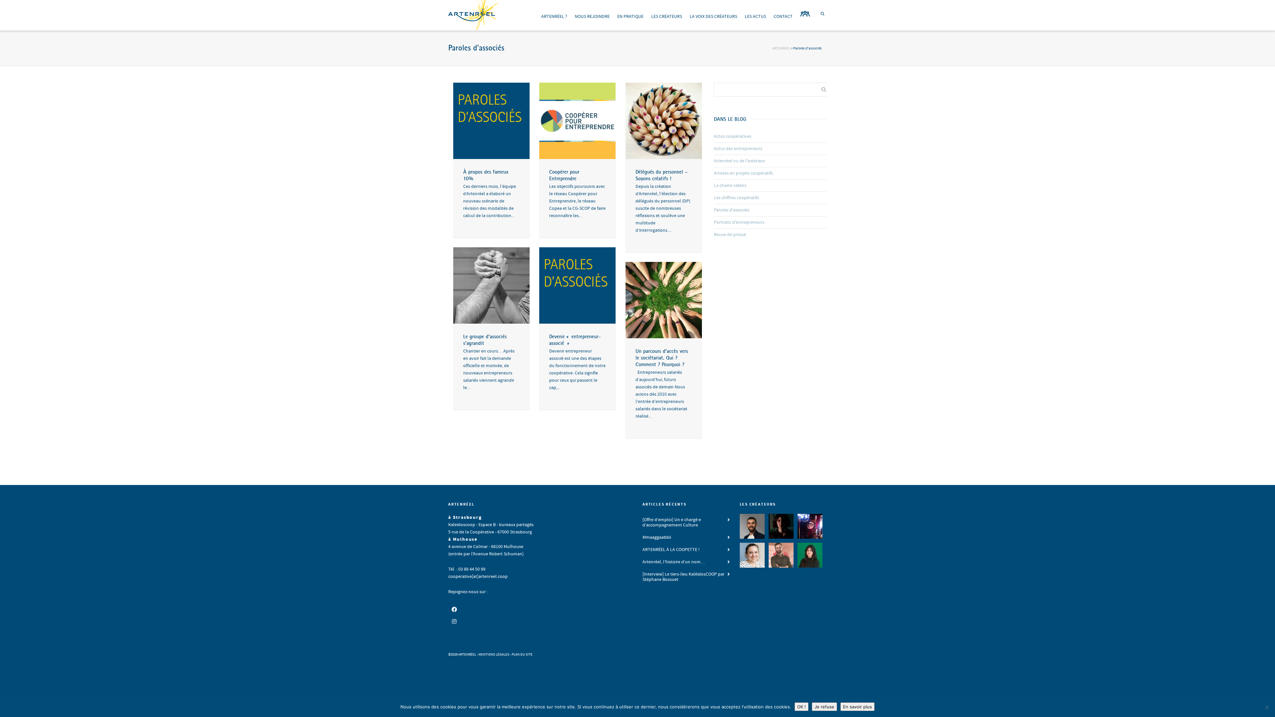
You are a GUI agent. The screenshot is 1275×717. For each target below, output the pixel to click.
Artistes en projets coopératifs (743, 173)
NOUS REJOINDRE (592, 17)
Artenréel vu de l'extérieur (739, 161)
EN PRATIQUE (630, 17)
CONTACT (783, 17)
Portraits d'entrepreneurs (739, 222)
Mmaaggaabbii (656, 537)
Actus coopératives (732, 136)
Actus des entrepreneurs (738, 149)
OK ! (801, 706)
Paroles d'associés (731, 210)
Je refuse (824, 706)
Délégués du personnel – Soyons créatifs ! (662, 175)
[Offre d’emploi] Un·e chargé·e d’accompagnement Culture (671, 522)
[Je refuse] (1266, 707)
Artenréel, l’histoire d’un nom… (673, 562)
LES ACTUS (755, 17)
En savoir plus (857, 706)
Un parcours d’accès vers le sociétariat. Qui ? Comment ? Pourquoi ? (662, 357)
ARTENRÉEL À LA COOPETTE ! (671, 550)
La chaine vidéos (730, 186)
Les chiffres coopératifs (736, 198)
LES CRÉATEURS (666, 17)
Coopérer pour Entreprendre (564, 175)
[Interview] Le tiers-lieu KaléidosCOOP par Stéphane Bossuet (683, 577)
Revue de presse (730, 235)
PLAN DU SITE (522, 654)
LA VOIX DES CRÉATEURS (713, 17)
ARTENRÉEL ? (554, 17)
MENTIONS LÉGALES (493, 654)
